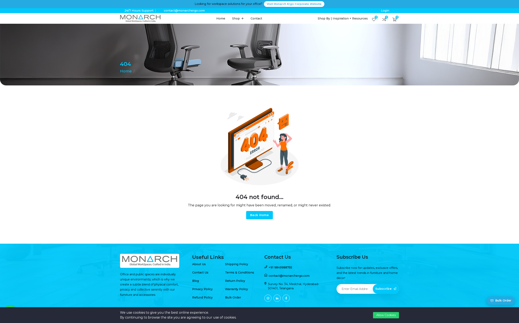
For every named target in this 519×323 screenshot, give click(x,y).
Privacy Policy (202, 289)
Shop (236, 18)
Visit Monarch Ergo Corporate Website (294, 3)
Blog (195, 281)
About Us (199, 264)
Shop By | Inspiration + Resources (343, 18)
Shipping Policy (236, 264)
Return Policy (235, 281)
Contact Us (200, 272)
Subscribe (383, 289)
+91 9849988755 (280, 267)
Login (385, 10)
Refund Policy (202, 297)
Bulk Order (233, 297)
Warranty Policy (236, 289)
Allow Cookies (386, 315)
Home (220, 18)
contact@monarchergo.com (184, 10)
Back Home (259, 215)
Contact (256, 18)
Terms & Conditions (239, 272)
